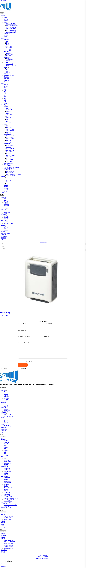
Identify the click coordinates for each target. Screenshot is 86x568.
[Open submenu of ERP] (3, 83)
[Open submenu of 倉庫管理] (5, 439)
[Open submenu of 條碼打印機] (6, 390)
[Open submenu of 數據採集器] (9, 57)
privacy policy (29, 361)
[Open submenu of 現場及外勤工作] (11, 134)
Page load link (3, 566)
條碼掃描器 (6, 315)
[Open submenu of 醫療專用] (8, 67)
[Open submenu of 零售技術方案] (7, 476)
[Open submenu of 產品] (3, 38)
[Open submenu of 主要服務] (5, 177)
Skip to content (3, 0)
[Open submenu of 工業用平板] (6, 220)
